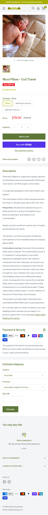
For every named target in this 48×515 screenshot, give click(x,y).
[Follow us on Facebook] (4, 482)
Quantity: (6, 127)
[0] (43, 8)
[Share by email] (43, 159)
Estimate (10, 409)
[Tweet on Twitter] (39, 159)
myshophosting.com (15, 510)
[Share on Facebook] (29, 159)
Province (6, 381)
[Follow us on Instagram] (9, 482)
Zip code (6, 393)
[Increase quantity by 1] (28, 127)
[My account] (38, 8)
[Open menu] (4, 8)
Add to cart (24, 136)
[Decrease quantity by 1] (14, 127)
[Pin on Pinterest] (34, 159)
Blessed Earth (9, 90)
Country (6, 370)
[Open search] (33, 8)
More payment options (24, 150)
